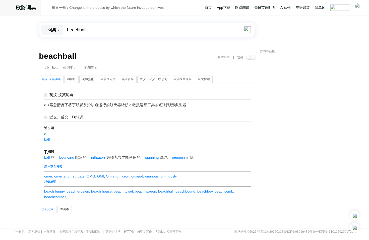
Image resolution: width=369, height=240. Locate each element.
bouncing (66, 157)
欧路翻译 (242, 8)
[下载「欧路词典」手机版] (354, 215)
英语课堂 (303, 8)
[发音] (47, 8)
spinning (152, 157)
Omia (110, 176)
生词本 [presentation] (64, 209)
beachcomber (55, 197)
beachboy (205, 191)
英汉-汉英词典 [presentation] (51, 79)
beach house (101, 191)
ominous (152, 176)
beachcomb (224, 191)
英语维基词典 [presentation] (182, 79)
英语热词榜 (112, 231)
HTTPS (129, 231)
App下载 (223, 8)
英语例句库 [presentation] (107, 79)
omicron (122, 176)
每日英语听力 (264, 8)
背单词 (320, 8)
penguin (178, 157)
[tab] (51, 79)
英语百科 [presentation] (128, 79)
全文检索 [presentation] (204, 79)
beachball (165, 191)
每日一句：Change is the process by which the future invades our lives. (108, 8)
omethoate (76, 176)
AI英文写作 (144, 231)
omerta (60, 176)
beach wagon (145, 191)
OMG (91, 176)
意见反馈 (34, 231)
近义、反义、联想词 (66, 117)
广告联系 (19, 231)
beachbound (185, 191)
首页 (208, 8)
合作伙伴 (50, 231)
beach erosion (78, 191)
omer (48, 176)
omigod (137, 176)
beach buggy (54, 191)
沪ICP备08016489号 (298, 231)
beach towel (123, 191)
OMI (100, 176)
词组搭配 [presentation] (88, 79)
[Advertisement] (297, 131)
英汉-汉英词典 (61, 95)
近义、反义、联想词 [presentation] (153, 79)
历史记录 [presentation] (48, 209)
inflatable (98, 157)
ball (47, 139)
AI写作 (285, 8)
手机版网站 (93, 231)
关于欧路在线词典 (71, 231)
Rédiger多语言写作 (168, 231)
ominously (168, 176)
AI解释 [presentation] (71, 79)
